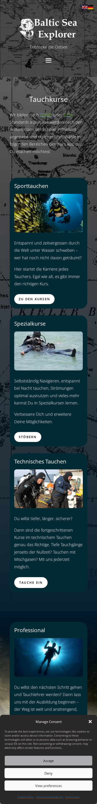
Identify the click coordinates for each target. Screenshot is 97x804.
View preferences (48, 785)
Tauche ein (31, 582)
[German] (91, 7)
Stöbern (28, 437)
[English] (85, 7)
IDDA (68, 115)
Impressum (72, 797)
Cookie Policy (26, 797)
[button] (90, 721)
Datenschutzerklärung (49, 797)
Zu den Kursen (34, 299)
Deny (48, 773)
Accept (48, 760)
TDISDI (46, 115)
